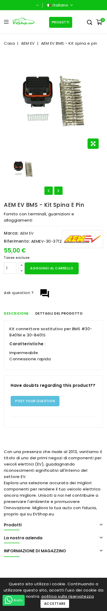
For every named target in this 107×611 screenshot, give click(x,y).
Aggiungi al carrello (51, 268)
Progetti (61, 22)
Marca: (11, 233)
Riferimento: (17, 241)
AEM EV (27, 233)
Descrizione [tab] (16, 313)
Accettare (55, 603)
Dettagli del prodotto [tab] (59, 313)
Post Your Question (35, 401)
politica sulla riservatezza (68, 596)
